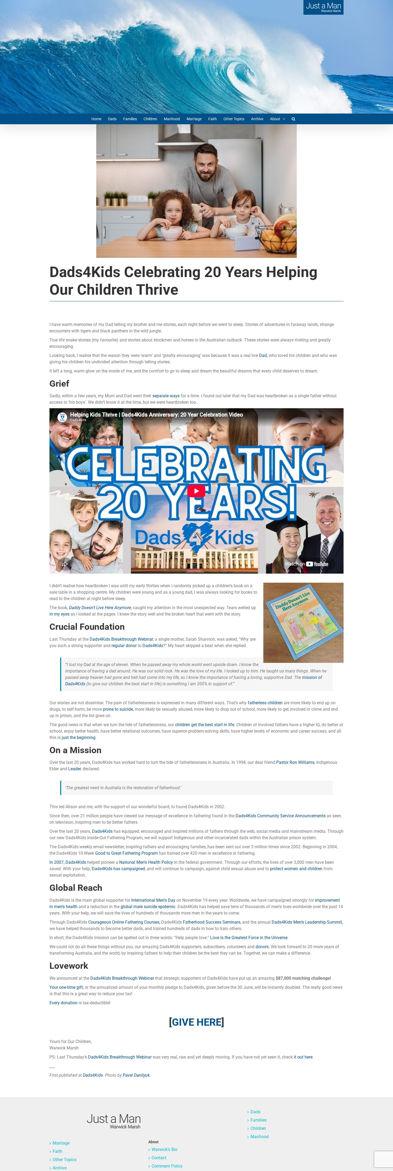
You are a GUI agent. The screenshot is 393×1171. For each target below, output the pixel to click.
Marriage (61, 1143)
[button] (293, 119)
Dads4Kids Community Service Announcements (281, 815)
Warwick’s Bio (165, 1149)
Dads (255, 1111)
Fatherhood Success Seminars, (212, 922)
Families (259, 1120)
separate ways (166, 395)
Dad (263, 355)
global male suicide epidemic (148, 906)
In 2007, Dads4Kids (67, 862)
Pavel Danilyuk (136, 1075)
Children (258, 1128)
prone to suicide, (118, 709)
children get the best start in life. (205, 724)
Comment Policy (167, 1166)
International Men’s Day (153, 900)
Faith (57, 1151)
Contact (159, 1157)
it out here (303, 1057)
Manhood (260, 1136)
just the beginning (78, 737)
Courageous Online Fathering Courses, (124, 922)
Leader (74, 768)
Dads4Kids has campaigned (118, 868)
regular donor (124, 645)
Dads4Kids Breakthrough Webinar (121, 639)
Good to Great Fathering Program (126, 853)
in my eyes (59, 614)
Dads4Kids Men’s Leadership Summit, (307, 922)
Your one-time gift (66, 987)
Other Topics (64, 1159)
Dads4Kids (152, 645)
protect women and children (296, 868)
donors (262, 946)
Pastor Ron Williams (295, 762)
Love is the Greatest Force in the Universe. (249, 937)
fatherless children (265, 702)
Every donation (63, 1002)
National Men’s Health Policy (146, 862)
